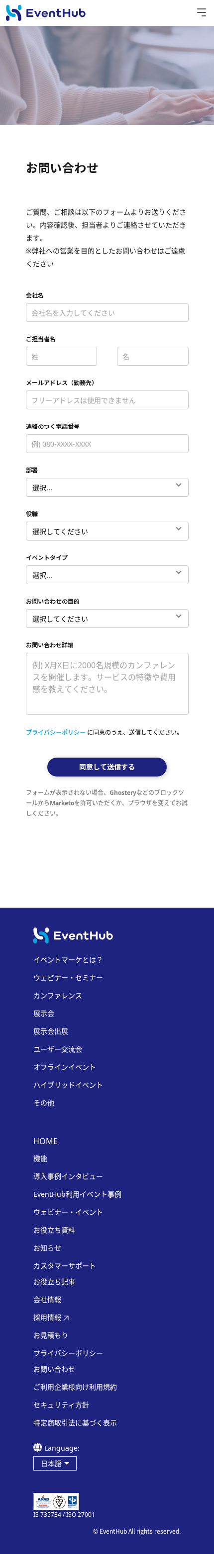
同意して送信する (107, 767)
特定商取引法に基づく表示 (75, 1422)
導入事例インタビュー (68, 1176)
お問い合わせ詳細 (50, 645)
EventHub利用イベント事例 (77, 1194)
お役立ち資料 (54, 1230)
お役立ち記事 (54, 1281)
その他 (43, 1102)
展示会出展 (50, 1031)
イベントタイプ (47, 557)
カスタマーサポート (64, 1265)
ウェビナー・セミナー (68, 977)
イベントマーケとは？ (68, 959)
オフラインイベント (64, 1067)
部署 (32, 470)
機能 (40, 1158)
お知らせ (47, 1247)
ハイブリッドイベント (68, 1085)
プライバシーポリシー (56, 732)
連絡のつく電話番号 (53, 426)
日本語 (51, 1463)
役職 (32, 514)
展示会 (43, 1013)
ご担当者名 (41, 339)
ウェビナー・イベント (68, 1212)
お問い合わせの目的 (53, 601)
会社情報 (47, 1299)
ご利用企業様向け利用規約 (75, 1387)
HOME (45, 1141)
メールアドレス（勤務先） (62, 383)
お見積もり (50, 1335)
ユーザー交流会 (57, 1049)
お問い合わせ (54, 1369)
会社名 (35, 295)
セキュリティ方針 (61, 1404)
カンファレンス (57, 995)
